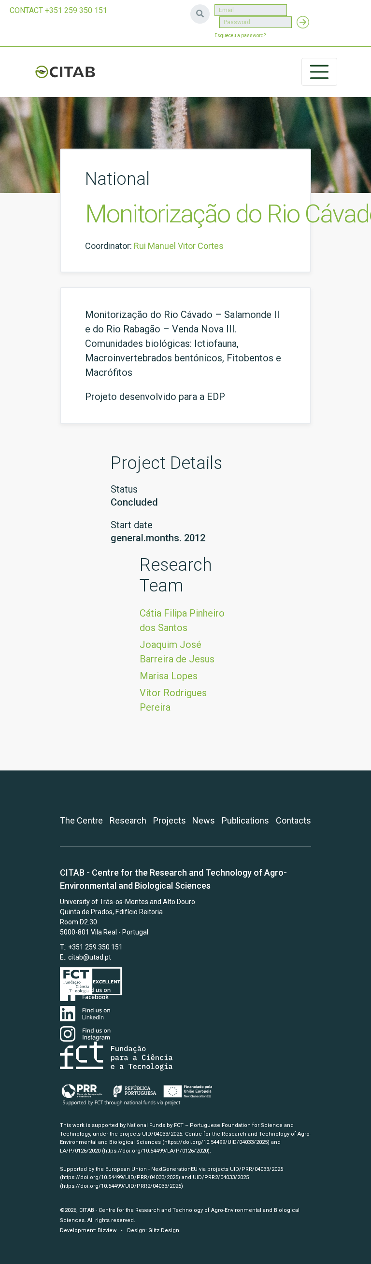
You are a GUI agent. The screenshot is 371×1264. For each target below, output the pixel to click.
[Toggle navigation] (319, 72)
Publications (245, 820)
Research (128, 820)
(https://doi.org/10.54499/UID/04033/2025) (216, 1142)
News (203, 820)
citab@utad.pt (89, 957)
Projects (169, 820)
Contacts (293, 820)
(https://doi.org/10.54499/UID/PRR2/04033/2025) (121, 1186)
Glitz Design (163, 1230)
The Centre (81, 820)
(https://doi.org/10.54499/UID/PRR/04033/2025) (120, 1177)
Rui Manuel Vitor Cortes (179, 246)
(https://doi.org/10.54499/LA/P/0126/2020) (156, 1151)
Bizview (107, 1230)
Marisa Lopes (169, 676)
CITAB (65, 72)
